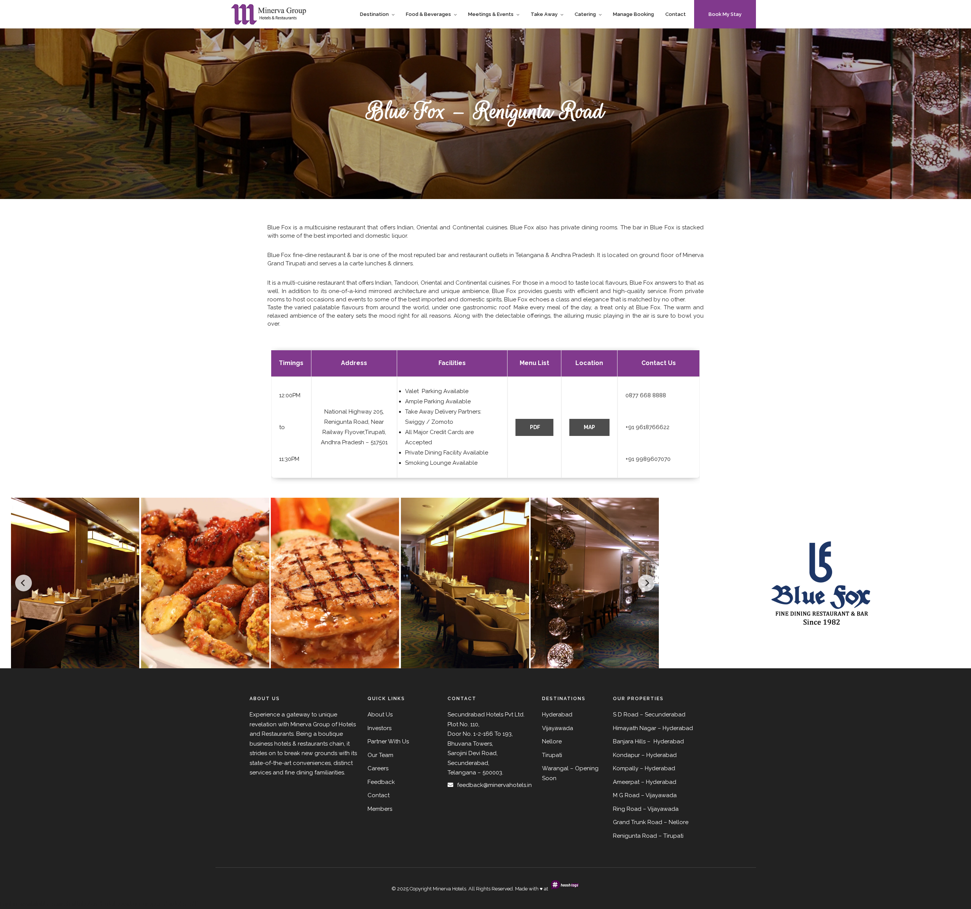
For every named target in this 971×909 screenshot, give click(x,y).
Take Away (544, 14)
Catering (585, 14)
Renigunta (627, 835)
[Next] (646, 583)
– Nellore (676, 822)
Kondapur (626, 755)
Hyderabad (678, 728)
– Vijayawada (661, 809)
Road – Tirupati (662, 835)
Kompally (625, 768)
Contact (675, 14)
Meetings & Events (491, 14)
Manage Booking (633, 14)
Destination (374, 14)
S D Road (625, 714)
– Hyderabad (659, 755)
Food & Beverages (428, 14)
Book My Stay (725, 14)
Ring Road (627, 809)
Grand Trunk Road (637, 822)
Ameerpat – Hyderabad (644, 782)
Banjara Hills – (632, 741)
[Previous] (23, 583)
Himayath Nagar (634, 728)
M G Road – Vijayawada (645, 795)
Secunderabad (665, 714)
